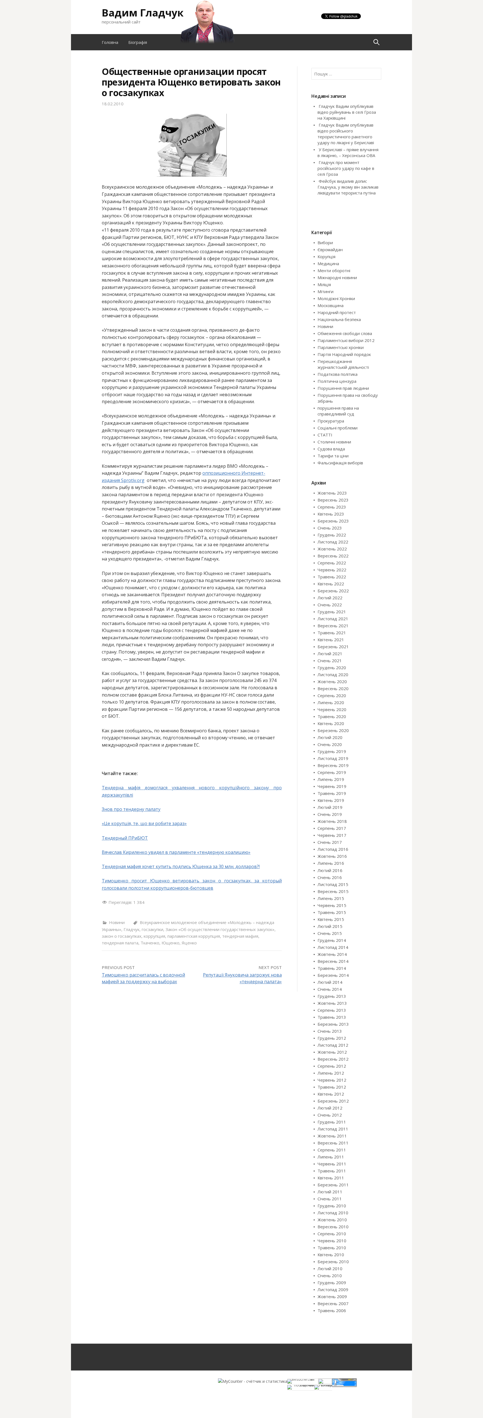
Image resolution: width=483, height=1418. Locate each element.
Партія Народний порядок (344, 354)
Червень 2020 (332, 709)
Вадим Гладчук (143, 13)
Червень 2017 (332, 835)
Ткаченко (150, 943)
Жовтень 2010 (332, 1219)
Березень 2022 (333, 590)
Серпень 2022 (332, 563)
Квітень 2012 (331, 1094)
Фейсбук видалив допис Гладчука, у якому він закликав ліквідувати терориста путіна (348, 187)
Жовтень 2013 (332, 1003)
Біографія (137, 42)
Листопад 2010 (333, 1212)
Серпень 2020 (332, 695)
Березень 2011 (333, 1184)
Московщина (331, 305)
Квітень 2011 (331, 1178)
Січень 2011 (330, 1198)
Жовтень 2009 (332, 1296)
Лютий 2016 (330, 870)
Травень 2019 (332, 793)
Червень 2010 (332, 1240)
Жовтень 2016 (332, 856)
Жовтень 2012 (332, 1052)
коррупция (154, 936)
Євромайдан (330, 249)
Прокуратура (331, 421)
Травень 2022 (332, 576)
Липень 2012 (331, 1073)
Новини (117, 922)
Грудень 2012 (332, 1038)
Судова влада (331, 449)
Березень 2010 (333, 1261)
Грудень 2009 (332, 1282)
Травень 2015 (332, 912)
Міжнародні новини (337, 277)
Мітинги (325, 291)
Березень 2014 (333, 975)
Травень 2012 (332, 1087)
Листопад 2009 (333, 1289)
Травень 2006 (332, 1310)
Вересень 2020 (333, 688)
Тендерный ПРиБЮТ (125, 838)
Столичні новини (334, 442)
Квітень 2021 (331, 639)
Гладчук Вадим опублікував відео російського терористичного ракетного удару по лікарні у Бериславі (346, 133)
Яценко (189, 943)
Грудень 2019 (332, 751)
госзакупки (152, 929)
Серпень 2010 (332, 1233)
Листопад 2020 (333, 674)
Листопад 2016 (333, 849)
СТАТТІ (325, 435)
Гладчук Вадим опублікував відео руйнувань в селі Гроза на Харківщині (347, 112)
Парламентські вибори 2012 (346, 340)
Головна (110, 42)
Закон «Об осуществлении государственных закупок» (219, 929)
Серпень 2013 (332, 1010)
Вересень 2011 (333, 1143)
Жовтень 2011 (332, 1136)
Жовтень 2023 (332, 493)
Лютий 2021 (330, 653)
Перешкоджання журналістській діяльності (343, 364)
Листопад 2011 (333, 1129)
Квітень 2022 (331, 583)
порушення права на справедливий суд (338, 411)
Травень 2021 (332, 632)
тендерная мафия (240, 936)
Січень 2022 (330, 604)
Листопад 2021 (333, 618)
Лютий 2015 (330, 926)
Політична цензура (337, 381)
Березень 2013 (333, 1024)
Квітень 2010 (331, 1254)
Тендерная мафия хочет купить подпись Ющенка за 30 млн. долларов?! (181, 866)
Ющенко (170, 943)
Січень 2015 (330, 933)
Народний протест (337, 312)
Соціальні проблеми (337, 428)
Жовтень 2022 (332, 549)
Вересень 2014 (333, 961)
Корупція (326, 256)
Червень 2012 (332, 1080)
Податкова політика (337, 374)
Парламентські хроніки (341, 347)
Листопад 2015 (333, 884)
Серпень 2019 (332, 772)
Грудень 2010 (332, 1205)
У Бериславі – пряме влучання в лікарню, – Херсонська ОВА (348, 152)
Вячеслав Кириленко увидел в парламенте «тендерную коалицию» (176, 852)
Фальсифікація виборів (340, 462)
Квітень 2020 (331, 723)
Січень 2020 (330, 744)
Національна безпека (339, 319)
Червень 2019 (332, 786)
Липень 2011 (331, 1157)
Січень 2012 (330, 1115)
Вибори (325, 242)
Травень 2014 (332, 968)
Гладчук (131, 929)
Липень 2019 (331, 779)
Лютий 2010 (330, 1268)
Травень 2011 (332, 1171)
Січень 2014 (330, 989)
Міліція (324, 284)
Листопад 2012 (333, 1045)
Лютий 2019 (330, 807)
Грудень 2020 (332, 667)
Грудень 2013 (332, 996)
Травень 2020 (332, 716)
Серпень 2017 (332, 828)
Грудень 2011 (332, 1122)
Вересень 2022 (333, 556)
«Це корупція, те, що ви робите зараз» (144, 823)
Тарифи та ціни (333, 456)
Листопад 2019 (333, 758)
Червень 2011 (332, 1164)
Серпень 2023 (332, 507)
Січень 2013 (330, 1031)
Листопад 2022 (333, 542)
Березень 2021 (333, 646)
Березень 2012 (333, 1101)
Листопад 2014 (333, 947)
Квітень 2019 (331, 800)
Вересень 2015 (333, 891)
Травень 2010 (332, 1247)
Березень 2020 (333, 730)
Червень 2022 (332, 570)
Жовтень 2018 (332, 821)
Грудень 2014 (332, 940)
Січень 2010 (330, 1275)
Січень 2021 (330, 660)
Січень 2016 (330, 877)
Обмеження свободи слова (345, 333)
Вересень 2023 (333, 500)
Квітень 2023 (331, 514)
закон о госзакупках (121, 936)
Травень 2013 (332, 1017)
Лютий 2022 (330, 597)
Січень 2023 (330, 528)
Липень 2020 (331, 702)
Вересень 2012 (333, 1059)
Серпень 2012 (332, 1066)
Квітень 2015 (331, 919)
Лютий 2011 (330, 1191)
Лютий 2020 (330, 737)
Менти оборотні (334, 270)
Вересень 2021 (333, 625)
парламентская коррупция (193, 936)
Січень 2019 (330, 814)
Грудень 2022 (332, 535)
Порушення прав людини (343, 388)
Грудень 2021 (332, 611)
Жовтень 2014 (332, 954)
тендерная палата (120, 943)
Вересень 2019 (333, 765)
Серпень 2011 (332, 1150)
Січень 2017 (330, 842)
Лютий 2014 (330, 982)
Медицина (328, 263)
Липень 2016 (331, 863)
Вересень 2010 (333, 1226)
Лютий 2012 (330, 1108)
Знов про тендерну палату (131, 809)
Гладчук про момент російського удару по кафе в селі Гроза (346, 168)
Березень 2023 (333, 521)
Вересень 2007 (333, 1303)
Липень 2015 (331, 898)
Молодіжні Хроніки (336, 298)
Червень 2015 (332, 905)
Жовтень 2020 (332, 681)
